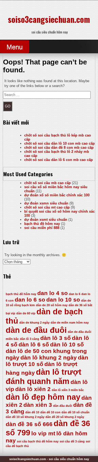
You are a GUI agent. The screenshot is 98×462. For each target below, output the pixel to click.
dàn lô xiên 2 (33, 389)
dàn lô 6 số (34, 344)
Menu (15, 47)
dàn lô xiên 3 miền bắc (68, 390)
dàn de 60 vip (25, 313)
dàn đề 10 (32, 412)
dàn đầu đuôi (62, 405)
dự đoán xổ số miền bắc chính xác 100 (57, 195)
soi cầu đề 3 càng (72, 441)
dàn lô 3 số (55, 338)
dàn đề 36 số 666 (29, 424)
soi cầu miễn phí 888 (41, 228)
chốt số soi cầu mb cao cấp (47, 183)
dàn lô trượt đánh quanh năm (43, 376)
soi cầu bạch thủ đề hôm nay (38, 441)
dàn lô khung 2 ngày (48, 357)
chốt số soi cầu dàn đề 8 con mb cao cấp (59, 147)
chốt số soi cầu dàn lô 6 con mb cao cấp (58, 160)
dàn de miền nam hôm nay (70, 322)
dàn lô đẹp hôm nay (43, 396)
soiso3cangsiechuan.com (49, 19)
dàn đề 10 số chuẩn (76, 412)
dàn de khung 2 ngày (34, 322)
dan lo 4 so (52, 293)
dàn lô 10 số (67, 344)
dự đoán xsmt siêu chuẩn (45, 220)
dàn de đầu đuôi (36, 329)
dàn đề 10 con (50, 412)
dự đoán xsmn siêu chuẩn (46, 203)
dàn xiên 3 (37, 405)
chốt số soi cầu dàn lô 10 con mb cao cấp (59, 143)
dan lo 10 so (63, 299)
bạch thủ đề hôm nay (42, 224)
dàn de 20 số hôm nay (52, 305)
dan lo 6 (74, 294)
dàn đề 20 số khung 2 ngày (64, 416)
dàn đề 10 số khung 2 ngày (25, 416)
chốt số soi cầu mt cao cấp (47, 207)
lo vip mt (43, 433)
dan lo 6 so (30, 299)
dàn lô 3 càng (29, 338)
